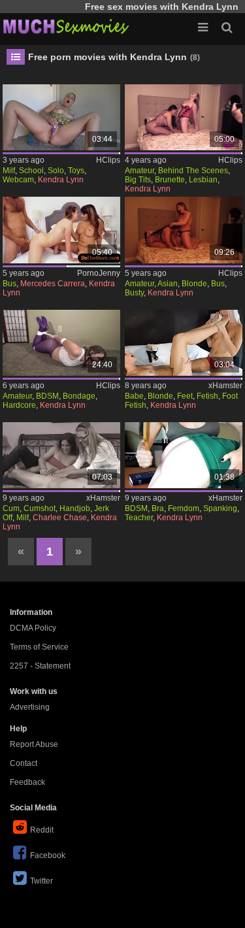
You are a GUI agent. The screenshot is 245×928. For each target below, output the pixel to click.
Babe (134, 396)
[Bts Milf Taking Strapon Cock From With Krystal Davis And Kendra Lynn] (183, 117)
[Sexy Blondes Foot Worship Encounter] (183, 343)
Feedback (27, 782)
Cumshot (40, 508)
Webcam (18, 179)
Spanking (220, 508)
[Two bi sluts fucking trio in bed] (61, 230)
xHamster (225, 385)
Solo (56, 170)
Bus (9, 283)
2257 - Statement (40, 666)
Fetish (207, 396)
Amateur (139, 170)
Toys (76, 170)
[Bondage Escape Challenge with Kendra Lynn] (61, 343)
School (31, 170)
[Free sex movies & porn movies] (65, 26)
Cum (11, 508)
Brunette (170, 179)
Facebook (47, 855)
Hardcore (19, 405)
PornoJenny (98, 273)
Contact (23, 763)
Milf (9, 170)
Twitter (41, 881)
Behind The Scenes (193, 170)
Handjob (74, 508)
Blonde (194, 283)
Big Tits (138, 179)
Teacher (139, 517)
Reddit (42, 830)
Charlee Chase (60, 517)
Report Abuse (34, 744)
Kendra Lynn (61, 179)
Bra (158, 508)
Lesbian (203, 179)
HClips (108, 160)
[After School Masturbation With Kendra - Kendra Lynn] (61, 117)
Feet (185, 396)
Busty (134, 292)
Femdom (183, 508)
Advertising (30, 707)
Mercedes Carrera (52, 283)
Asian (167, 283)
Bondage (79, 396)
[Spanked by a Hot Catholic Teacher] (183, 455)
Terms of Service (39, 647)
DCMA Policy (33, 628)
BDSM (47, 396)
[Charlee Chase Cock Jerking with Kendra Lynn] (61, 455)
